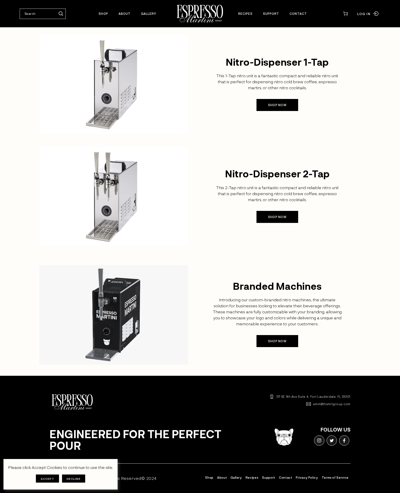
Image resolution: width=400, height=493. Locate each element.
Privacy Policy (307, 477)
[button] (345, 13)
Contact (285, 477)
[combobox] (43, 14)
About (222, 477)
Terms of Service (335, 477)
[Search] (61, 14)
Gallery (236, 477)
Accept (47, 478)
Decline (74, 478)
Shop (209, 477)
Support (268, 477)
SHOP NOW (277, 105)
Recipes (252, 477)
